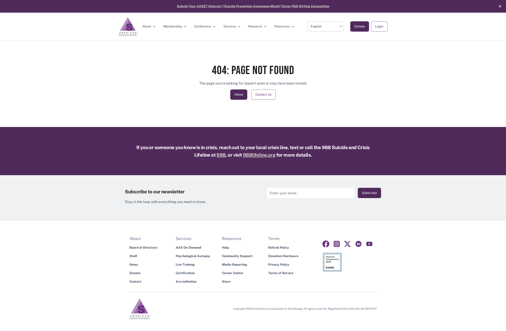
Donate (359, 26)
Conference (202, 26)
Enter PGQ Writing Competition (305, 6)
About (146, 26)
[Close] (498, 6)
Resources (282, 26)
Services (229, 26)
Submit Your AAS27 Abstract (199, 6)
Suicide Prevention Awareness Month (252, 6)
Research (255, 26)
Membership (172, 26)
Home (238, 94)
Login (379, 26)
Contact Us (263, 94)
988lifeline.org (259, 155)
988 (221, 155)
